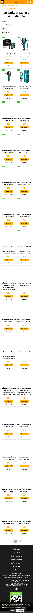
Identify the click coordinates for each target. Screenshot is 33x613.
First (10, 542)
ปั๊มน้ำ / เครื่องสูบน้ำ (16, 563)
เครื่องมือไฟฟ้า (16, 549)
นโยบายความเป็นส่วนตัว (11, 607)
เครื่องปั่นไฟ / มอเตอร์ (16, 560)
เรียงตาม (4, 21)
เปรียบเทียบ (9, 66)
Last (23, 542)
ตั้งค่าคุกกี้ (12, 610)
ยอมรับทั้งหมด (20, 610)
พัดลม (16, 570)
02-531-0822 (10, 580)
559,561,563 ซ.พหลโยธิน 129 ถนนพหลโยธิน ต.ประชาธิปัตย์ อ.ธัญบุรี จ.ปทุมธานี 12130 (16, 576)
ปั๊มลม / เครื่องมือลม (16, 556)
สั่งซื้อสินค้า (9, 63)
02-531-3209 (20, 580)
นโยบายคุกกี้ (22, 607)
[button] (26, 2)
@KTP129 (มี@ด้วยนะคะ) (19, 586)
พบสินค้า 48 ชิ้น (5, 32)
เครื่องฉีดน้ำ (16, 566)
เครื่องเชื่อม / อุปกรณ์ (16, 553)
